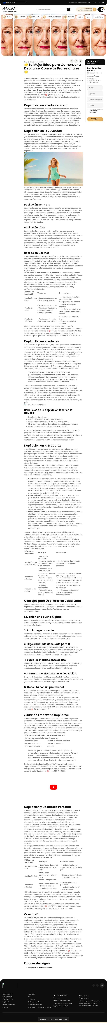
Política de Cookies (34, 970)
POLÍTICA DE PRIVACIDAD (93, 111)
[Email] (81, 61)
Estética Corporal (8, 967)
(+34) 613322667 (84, 966)
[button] (100, 9)
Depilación (6, 970)
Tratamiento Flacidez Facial (63, 971)
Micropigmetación (9, 973)
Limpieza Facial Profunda (62, 969)
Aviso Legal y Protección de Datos (39, 975)
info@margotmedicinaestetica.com (91, 969)
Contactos (31, 967)
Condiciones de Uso (35, 973)
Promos (5, 975)
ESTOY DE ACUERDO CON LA (96, 111)
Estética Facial (7, 964)
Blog (25, 62)
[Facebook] (76, 61)
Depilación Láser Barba (61, 974)
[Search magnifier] (68, 9)
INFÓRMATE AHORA (95, 119)
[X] (72, 61)
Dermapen (57, 966)
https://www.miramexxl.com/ (40, 936)
